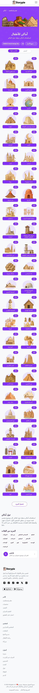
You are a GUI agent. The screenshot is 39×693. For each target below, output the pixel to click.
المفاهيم (20, 538)
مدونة (4, 654)
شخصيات (5, 604)
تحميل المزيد (20, 504)
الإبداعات (5, 542)
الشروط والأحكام (25, 690)
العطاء (4, 672)
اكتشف (5, 608)
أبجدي (25, 51)
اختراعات (13, 538)
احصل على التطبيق (8, 615)
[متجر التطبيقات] (7, 589)
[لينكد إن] (26, 582)
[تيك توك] (13, 582)
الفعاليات (5, 538)
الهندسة (33, 542)
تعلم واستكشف (13, 10)
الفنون (12, 542)
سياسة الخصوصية (14, 690)
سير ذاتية (13, 534)
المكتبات (5, 631)
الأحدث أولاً (14, 51)
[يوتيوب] (17, 582)
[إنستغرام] (4, 582)
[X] (22, 582)
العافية (32, 534)
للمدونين (5, 661)
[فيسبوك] (8, 582)
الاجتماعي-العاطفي (23, 534)
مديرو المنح (6, 634)
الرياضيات (5, 546)
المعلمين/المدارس (8, 627)
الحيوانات (5, 534)
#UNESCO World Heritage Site (11, 43)
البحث (4, 664)
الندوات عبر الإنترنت (8, 657)
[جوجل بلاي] (18, 589)
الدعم (4, 675)
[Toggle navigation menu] (36, 2)
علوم (18, 542)
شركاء (5, 642)
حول (4, 668)
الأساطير (28, 538)
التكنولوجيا (25, 542)
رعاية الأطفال (7, 638)
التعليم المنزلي (7, 611)
